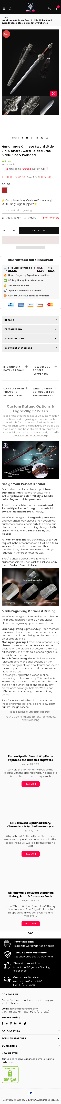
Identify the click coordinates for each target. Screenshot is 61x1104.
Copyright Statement (18, 347)
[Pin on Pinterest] (32, 137)
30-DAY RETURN (14, 338)
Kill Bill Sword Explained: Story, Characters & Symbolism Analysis (30, 824)
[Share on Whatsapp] (42, 137)
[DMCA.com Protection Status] (10, 1082)
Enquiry (31, 217)
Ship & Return (13, 217)
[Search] (10, 8)
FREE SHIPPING (13, 329)
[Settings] (49, 8)
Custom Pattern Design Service (28, 705)
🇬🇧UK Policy (40, 269)
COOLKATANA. (29, 1099)
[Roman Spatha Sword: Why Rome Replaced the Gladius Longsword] (30, 738)
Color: (7, 184)
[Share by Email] (47, 137)
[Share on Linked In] (37, 137)
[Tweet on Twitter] (27, 137)
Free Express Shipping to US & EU (21, 269)
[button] (30, 240)
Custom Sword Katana (23, 565)
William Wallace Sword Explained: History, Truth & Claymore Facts (30, 894)
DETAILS (9, 320)
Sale (6, 34)
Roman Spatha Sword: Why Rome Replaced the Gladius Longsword (30, 758)
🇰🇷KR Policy (51, 269)
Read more (30, 784)
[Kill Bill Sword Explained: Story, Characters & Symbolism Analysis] (30, 805)
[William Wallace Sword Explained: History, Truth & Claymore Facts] (30, 875)
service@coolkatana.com (23, 1008)
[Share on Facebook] (22, 137)
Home (5, 17)
